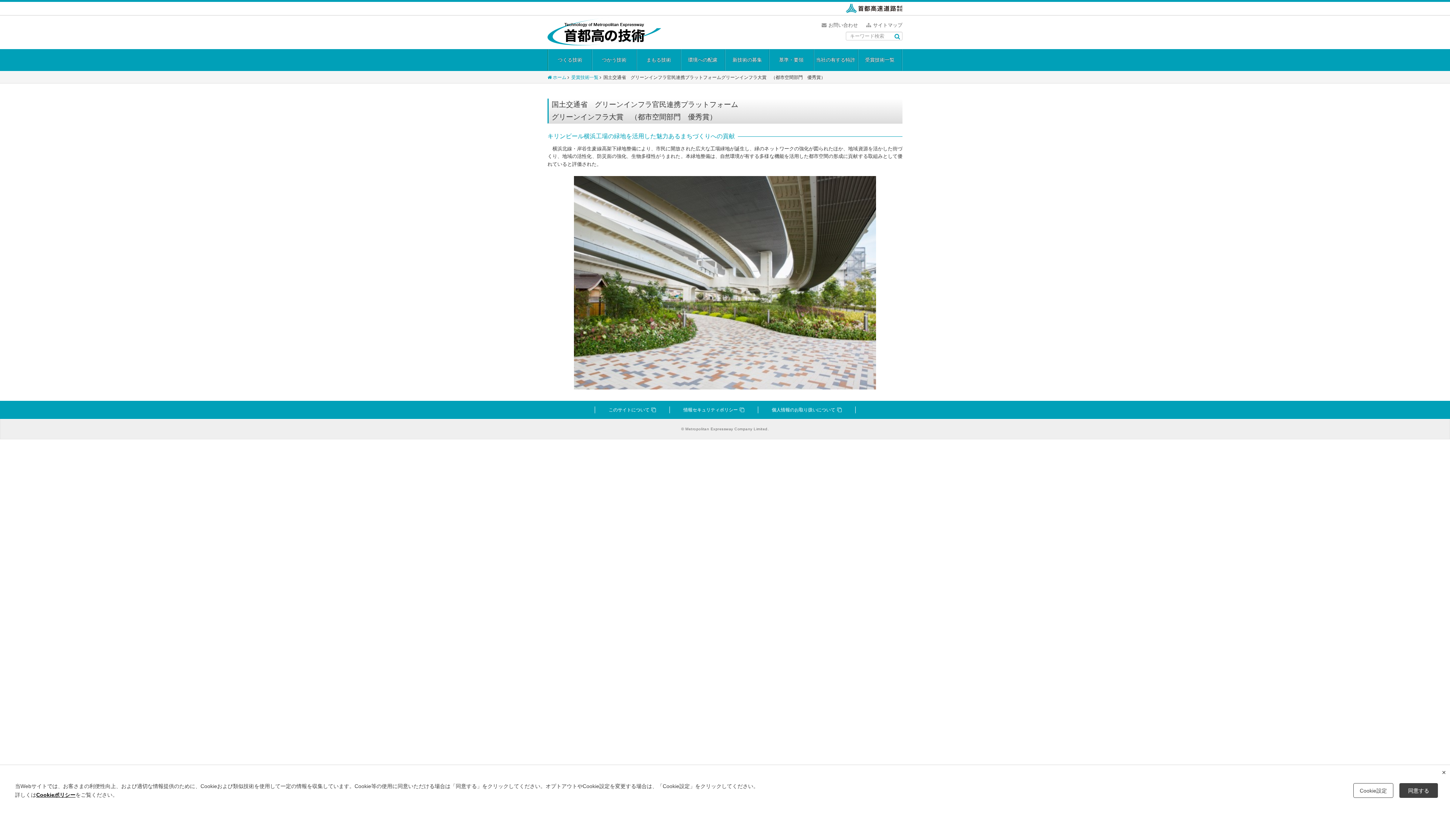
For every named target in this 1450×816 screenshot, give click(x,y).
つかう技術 (614, 60)
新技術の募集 (747, 60)
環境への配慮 (702, 60)
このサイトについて (629, 410)
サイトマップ (887, 25)
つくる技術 (570, 60)
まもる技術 (658, 60)
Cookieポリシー (56, 795)
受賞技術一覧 (880, 60)
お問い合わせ (843, 25)
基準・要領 (791, 60)
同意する (1418, 791)
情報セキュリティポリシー (710, 410)
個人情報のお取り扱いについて (803, 410)
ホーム (559, 77)
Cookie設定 (1373, 791)
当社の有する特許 (835, 60)
